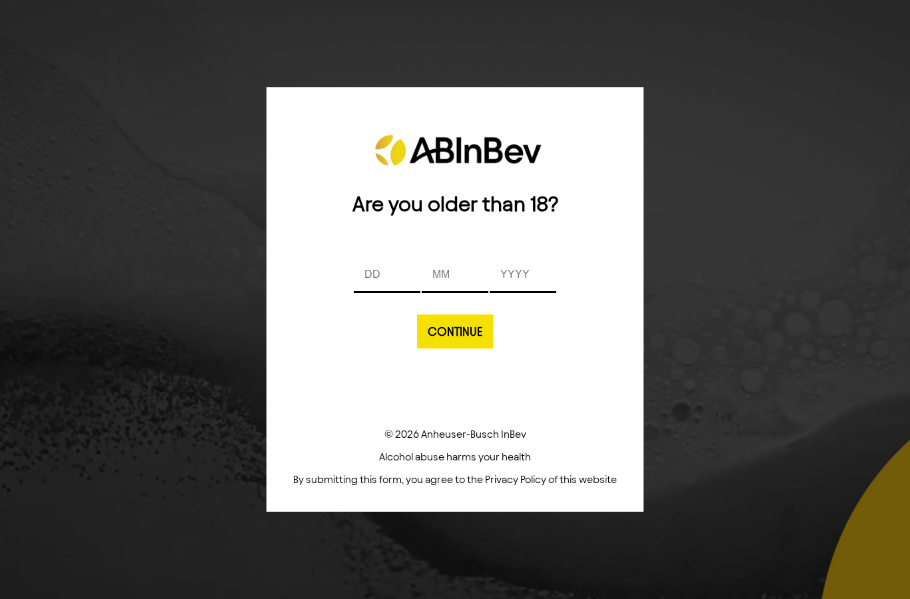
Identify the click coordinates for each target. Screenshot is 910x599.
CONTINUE (455, 331)
